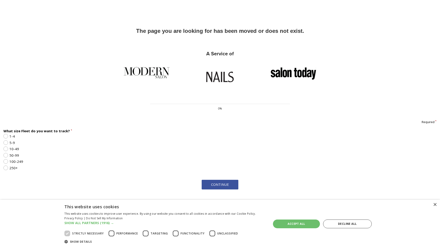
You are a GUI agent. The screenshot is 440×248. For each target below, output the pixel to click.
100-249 (16, 161)
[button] (164, 223)
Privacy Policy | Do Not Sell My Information (93, 218)
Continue (220, 184)
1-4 (12, 136)
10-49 (14, 149)
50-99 (14, 155)
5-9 (12, 142)
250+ (13, 168)
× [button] (435, 204)
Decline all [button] (347, 224)
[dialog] (220, 224)
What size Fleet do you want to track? (37, 131)
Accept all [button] (296, 224)
